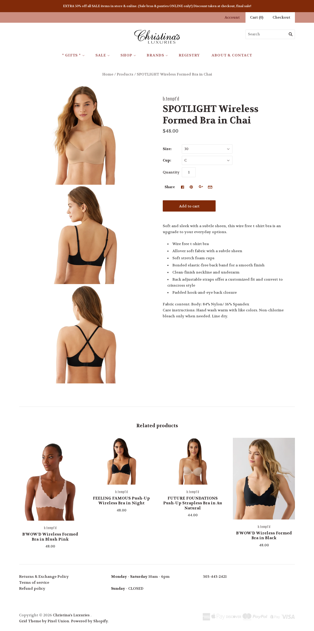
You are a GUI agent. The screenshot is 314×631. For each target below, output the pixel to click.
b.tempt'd (171, 98)
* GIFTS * (71, 55)
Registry (189, 55)
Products (125, 74)
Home (107, 74)
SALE (100, 55)
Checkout (281, 17)
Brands (155, 55)
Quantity (171, 172)
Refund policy (32, 588)
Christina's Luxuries (71, 615)
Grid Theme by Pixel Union (44, 621)
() (256, 17)
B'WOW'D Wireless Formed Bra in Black (264, 535)
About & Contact (231, 55)
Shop (126, 55)
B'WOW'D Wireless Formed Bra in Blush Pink (50, 537)
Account (232, 17)
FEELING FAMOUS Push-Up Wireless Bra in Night (121, 500)
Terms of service (34, 582)
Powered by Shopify (89, 621)
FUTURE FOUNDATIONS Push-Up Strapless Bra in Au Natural (192, 503)
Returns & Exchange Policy (44, 576)
